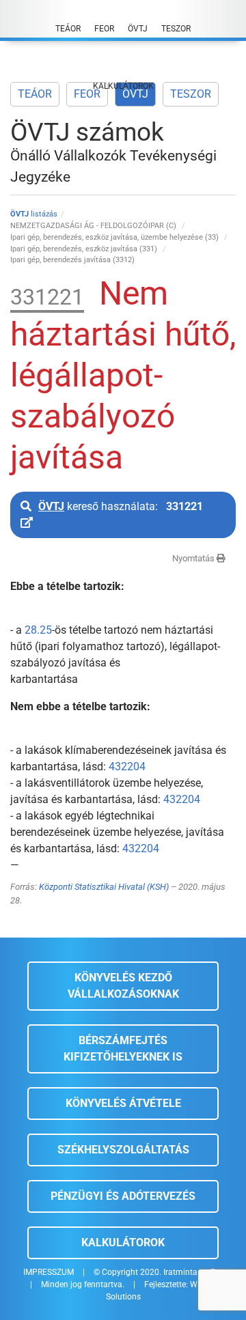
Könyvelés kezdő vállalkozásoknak (123, 985)
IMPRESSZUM (48, 1272)
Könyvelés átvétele (123, 1103)
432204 (127, 766)
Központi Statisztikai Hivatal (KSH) (104, 887)
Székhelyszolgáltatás (123, 1149)
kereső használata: (120, 506)
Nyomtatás (194, 558)
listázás (33, 214)
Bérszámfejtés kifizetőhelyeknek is (123, 1048)
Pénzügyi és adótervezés (123, 1196)
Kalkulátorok (123, 1242)
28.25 (38, 629)
